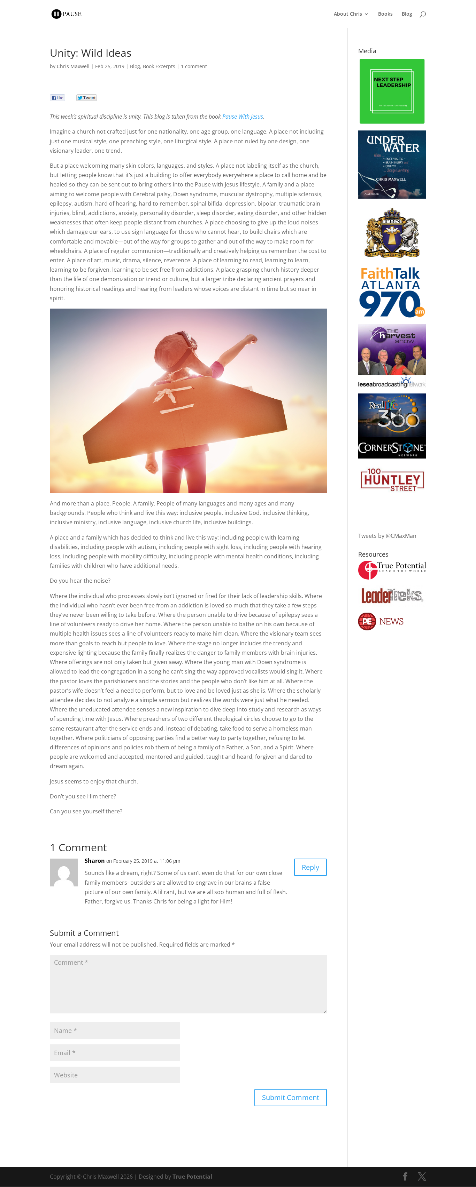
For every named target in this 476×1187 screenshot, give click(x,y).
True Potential (192, 1176)
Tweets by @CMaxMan (387, 536)
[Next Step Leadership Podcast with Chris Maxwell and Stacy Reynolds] (392, 123)
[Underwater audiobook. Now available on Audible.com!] (392, 196)
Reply (310, 867)
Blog (407, 14)
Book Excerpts (159, 66)
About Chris (348, 14)
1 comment (194, 66)
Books (385, 14)
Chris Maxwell (73, 66)
